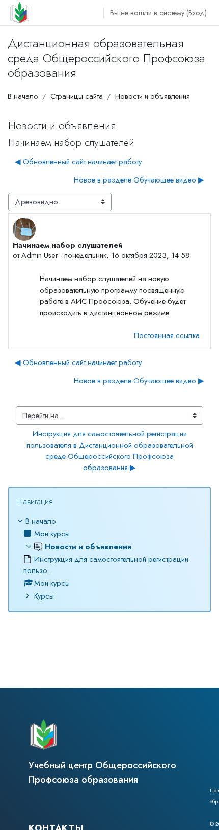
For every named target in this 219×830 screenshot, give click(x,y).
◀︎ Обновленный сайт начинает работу (78, 161)
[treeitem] (109, 558)
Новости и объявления (152, 96)
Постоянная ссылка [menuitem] (167, 335)
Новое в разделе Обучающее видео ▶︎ (139, 179)
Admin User (39, 255)
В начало (23, 96)
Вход (196, 12)
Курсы (44, 595)
